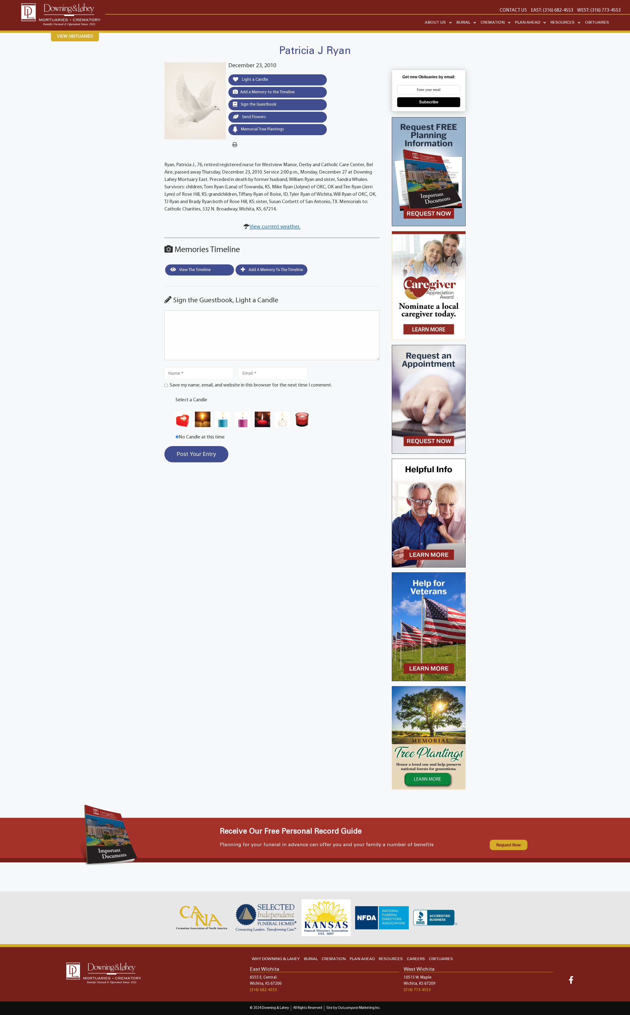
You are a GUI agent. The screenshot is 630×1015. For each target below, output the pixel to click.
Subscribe (428, 102)
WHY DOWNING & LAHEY (276, 959)
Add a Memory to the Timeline (267, 92)
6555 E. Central (263, 977)
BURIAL (463, 22)
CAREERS (416, 959)
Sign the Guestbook (258, 104)
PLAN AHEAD (527, 22)
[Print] (235, 145)
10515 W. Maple (417, 977)
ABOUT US (435, 22)
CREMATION (493, 22)
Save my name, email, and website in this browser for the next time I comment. (251, 385)
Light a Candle (254, 80)
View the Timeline (194, 270)
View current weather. (275, 227)
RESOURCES (563, 22)
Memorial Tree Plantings (262, 129)
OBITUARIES (597, 22)
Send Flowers (253, 117)
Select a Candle (191, 400)
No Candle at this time (202, 437)
